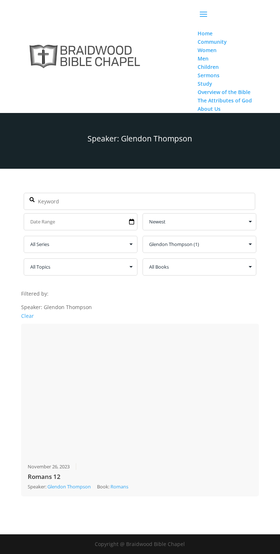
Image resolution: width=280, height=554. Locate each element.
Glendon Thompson (69, 486)
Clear (27, 315)
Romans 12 (44, 476)
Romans (119, 486)
